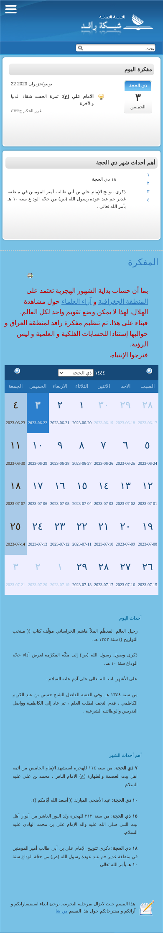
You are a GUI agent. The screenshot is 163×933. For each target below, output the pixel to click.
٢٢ (81, 526)
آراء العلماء (76, 301)
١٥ (81, 485)
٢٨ (147, 405)
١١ (15, 445)
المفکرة (143, 262)
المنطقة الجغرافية (123, 301)
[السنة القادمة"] (15, 372)
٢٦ (147, 566)
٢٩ (125, 405)
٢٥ (15, 526)
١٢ (147, 485)
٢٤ (37, 526)
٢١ (103, 526)
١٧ (37, 485)
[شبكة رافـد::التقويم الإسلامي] (116, 23)
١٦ (59, 485)
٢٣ (59, 526)
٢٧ (125, 566)
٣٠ (103, 405)
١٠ (37, 445)
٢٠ (125, 526)
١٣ (125, 485)
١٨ (15, 485)
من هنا (62, 910)
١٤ (103, 485)
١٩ (147, 526)
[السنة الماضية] (147, 372)
